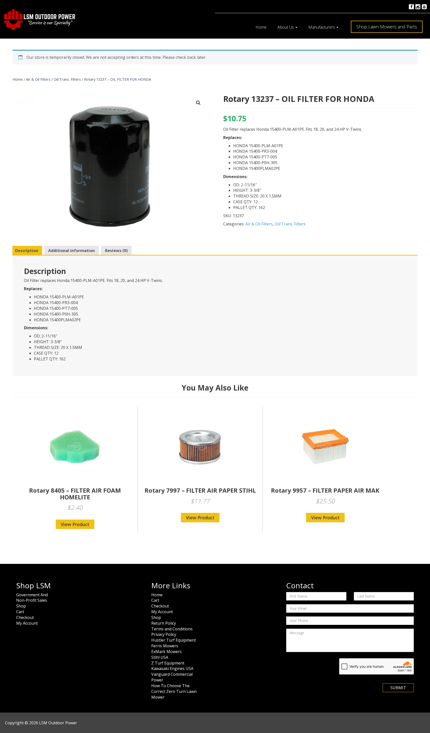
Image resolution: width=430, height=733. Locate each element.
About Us (286, 27)
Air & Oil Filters (38, 79)
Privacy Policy (163, 634)
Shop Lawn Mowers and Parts (386, 27)
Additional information (71, 250)
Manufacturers (322, 27)
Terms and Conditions (172, 629)
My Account (27, 623)
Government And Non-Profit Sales (32, 597)
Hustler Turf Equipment (173, 640)
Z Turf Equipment (167, 663)
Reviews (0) (116, 250)
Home (261, 27)
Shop (21, 606)
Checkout (25, 617)
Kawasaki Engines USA (172, 668)
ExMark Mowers (166, 651)
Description (26, 250)
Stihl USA (159, 657)
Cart (20, 611)
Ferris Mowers (164, 646)
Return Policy (163, 623)
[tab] (26, 251)
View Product (75, 524)
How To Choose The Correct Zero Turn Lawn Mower (174, 691)
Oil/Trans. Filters (67, 79)
